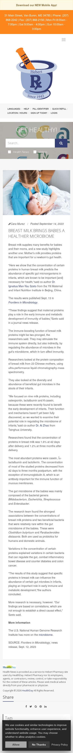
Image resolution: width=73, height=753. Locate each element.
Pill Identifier (41, 108)
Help (26, 108)
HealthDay (27, 690)
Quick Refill (59, 108)
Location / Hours (17, 112)
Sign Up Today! (39, 112)
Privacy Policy (59, 744)
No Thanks (39, 744)
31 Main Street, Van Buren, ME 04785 (27, 15)
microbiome (46, 634)
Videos (43, 152)
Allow (15, 744)
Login (54, 112)
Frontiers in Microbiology (22, 302)
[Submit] (61, 143)
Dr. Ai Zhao (42, 425)
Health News (21, 152)
